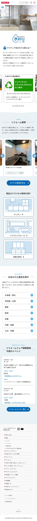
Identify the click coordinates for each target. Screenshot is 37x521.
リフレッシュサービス (11, 468)
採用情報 (8, 480)
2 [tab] (15, 106)
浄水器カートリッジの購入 (12, 474)
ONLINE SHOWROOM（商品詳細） (14, 448)
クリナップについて (10, 477)
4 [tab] (19, 106)
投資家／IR (8, 483)
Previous (2, 156)
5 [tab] (21, 106)
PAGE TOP (18, 511)
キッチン (8, 441)
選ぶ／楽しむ (9, 435)
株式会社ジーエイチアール (13, 376)
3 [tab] (17, 106)
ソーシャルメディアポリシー (11, 498)
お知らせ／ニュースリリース (12, 486)
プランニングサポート (11, 451)
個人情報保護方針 (8, 501)
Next (34, 156)
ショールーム (9, 457)
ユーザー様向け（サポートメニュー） (14, 465)
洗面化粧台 (8, 446)
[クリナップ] (5, 3)
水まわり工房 (16, 462)
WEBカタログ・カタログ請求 (12, 454)
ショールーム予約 (24, 2)
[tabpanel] (18, 88)
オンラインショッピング (11, 471)
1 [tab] (13, 106)
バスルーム (8, 443)
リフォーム (8, 460)
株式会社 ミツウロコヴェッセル (15, 402)
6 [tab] (23, 106)
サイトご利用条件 (8, 495)
